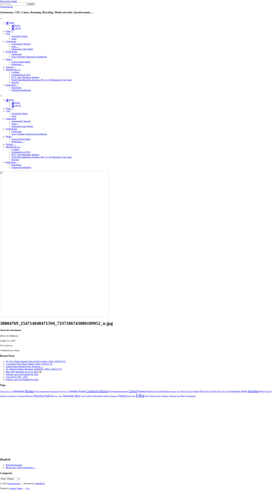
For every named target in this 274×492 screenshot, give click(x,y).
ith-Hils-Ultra (215, 391)
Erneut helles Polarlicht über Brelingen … (24, 366)
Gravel (133, 391)
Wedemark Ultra (174, 396)
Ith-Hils (206, 391)
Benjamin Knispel (14, 465)
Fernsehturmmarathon (118, 391)
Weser (182, 396)
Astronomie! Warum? (21, 44)
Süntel (121, 395)
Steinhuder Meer (71, 395)
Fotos (13, 39)
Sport (61, 396)
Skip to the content (8, 1)
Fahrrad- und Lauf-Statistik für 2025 (22, 374)
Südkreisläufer (98, 396)
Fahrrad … (11, 67)
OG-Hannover (12, 396)
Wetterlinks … (17, 64)
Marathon (253, 391)
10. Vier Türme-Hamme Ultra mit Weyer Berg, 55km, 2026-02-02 (35, 361)
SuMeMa (89, 396)
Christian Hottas (76, 391)
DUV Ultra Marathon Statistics (25, 77)
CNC (8, 33)
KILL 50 (225, 392)
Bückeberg (63, 391)
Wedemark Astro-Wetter (22, 49)
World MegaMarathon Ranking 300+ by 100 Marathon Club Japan (41, 80)
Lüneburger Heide (238, 391)
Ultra (140, 395)
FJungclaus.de (6, 7)
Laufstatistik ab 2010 (20, 75)
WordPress (40, 483)
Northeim (3, 396)
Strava (83, 396)
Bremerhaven (55, 392)
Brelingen (19, 391)
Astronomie (11, 41)
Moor (262, 391)
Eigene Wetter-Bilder (20, 62)
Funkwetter (16, 54)
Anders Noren (16, 488)
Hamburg (142, 391)
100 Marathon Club (6, 391)
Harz (178, 391)
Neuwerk (268, 392)
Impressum (16, 87)
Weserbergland (191, 396)
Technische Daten (19, 36)
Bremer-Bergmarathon (42, 392)
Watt (147, 396)
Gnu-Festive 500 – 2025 (17, 377)
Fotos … (10, 31)
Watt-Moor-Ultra (155, 396)
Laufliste (15, 72)
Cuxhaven (92, 391)
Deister (103, 391)
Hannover (173, 392)
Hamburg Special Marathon (158, 391)
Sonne (56, 396)
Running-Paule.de (44, 395)
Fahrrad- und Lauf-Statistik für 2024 (22, 379)
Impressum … (12, 85)
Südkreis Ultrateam (110, 396)
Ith (201, 391)
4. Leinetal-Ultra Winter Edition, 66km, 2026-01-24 (29, 364)
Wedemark (164, 396)
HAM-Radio (11, 51)
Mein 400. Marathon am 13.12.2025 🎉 (24, 372)
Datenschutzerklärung (21, 90)
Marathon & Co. (13, 69)
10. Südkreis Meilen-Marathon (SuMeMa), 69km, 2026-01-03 (34, 369)
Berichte (15, 82)
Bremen (29, 391)
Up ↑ (28, 488)
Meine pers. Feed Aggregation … (21, 467)
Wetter (9, 59)
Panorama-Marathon (25, 396)
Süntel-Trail (130, 396)
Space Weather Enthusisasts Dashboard (29, 57)
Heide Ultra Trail (186, 392)
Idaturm (196, 391)
